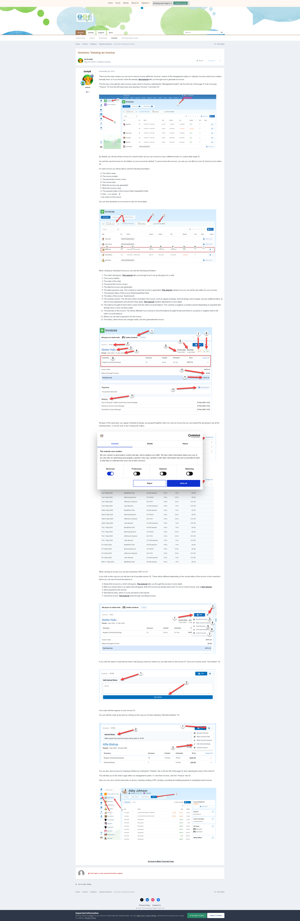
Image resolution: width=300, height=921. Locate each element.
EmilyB (90, 59)
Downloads (103, 38)
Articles (126, 3)
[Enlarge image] (157, 236)
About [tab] (185, 444)
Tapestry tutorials (104, 62)
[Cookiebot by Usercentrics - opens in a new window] (190, 436)
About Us (135, 3)
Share (200, 61)
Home (110, 3)
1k (89, 92)
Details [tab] (150, 444)
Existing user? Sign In (162, 3)
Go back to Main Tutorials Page (161, 861)
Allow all (183, 483)
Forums (114, 38)
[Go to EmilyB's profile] (80, 60)
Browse (80, 33)
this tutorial (143, 79)
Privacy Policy (144, 905)
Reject (149, 483)
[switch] (136, 473)
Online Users (80, 38)
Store (111, 33)
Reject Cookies (216, 915)
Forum (118, 3)
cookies (91, 916)
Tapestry (145, 3)
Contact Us (156, 905)
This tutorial (127, 275)
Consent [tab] (114, 444)
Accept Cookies (197, 915)
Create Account (180, 3)
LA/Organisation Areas (130, 38)
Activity (91, 33)
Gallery (92, 38)
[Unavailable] (157, 122)
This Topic (212, 32)
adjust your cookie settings (146, 916)
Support (101, 33)
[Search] (221, 32)
